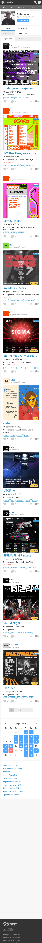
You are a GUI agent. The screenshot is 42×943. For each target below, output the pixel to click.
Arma (11, 512)
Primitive (35, 295)
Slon (11, 45)
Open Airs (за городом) (13, 791)
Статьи (34, 7)
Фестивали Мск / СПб (12, 785)
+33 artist (8, 162)
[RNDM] (6, 450)
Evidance (34, 95)
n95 (17, 695)
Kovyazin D (20, 562)
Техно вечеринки (10, 778)
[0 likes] (5, 101)
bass (22, 165)
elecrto (7, 500)
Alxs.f (18, 497)
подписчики (22, 33)
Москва (6, 772)
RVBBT (28, 160)
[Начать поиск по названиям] (35, 2)
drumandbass (30, 300)
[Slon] (6, 47)
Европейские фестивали (13, 782)
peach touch (20, 95)
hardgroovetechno (16, 98)
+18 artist (8, 564)
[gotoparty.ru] (7, 2)
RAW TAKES (20, 227)
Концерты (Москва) (11, 937)
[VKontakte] (4, 929)
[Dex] (6, 112)
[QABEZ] (6, 382)
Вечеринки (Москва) (11, 934)
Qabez (7, 423)
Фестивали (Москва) (11, 940)
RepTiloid (29, 562)
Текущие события (10, 765)
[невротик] (6, 647)
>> (30, 710)
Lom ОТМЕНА (12, 221)
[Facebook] (8, 929)
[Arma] (6, 515)
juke (6, 697)
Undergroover (8, 95)
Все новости (7, 7)
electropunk (14, 165)
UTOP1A (9, 490)
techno (7, 98)
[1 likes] (5, 438)
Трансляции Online (11, 795)
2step (6, 300)
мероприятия (8, 33)
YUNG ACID (30, 227)
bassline (22, 568)
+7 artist (8, 297)
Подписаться (23, 20)
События (21, 7)
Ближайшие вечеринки (12, 768)
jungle (6, 435)
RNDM (11, 447)
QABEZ (12, 380)
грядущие (22, 39)
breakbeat (21, 232)
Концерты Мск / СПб (12, 788)
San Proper (20, 160)
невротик (13, 645)
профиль (8, 28)
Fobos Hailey (8, 230)
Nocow (35, 160)
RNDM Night (11, 623)
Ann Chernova (21, 430)
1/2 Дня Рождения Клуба (21, 153)
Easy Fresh (20, 362)
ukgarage (20, 300)
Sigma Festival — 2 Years (20, 355)
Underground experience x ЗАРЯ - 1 (21, 88)
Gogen (30, 430)
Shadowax (20, 295)
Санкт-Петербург (10, 775)
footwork (12, 697)
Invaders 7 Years (14, 288)
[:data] (6, 247)
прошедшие (8, 39)
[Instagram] (11, 929)
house (26, 435)
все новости (22, 28)
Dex (10, 110)
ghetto (28, 500)
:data (11, 245)
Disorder (9, 688)
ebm (12, 500)
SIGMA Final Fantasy (17, 555)
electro (27, 98)
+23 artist (16, 365)
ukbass (28, 165)
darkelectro (19, 500)
